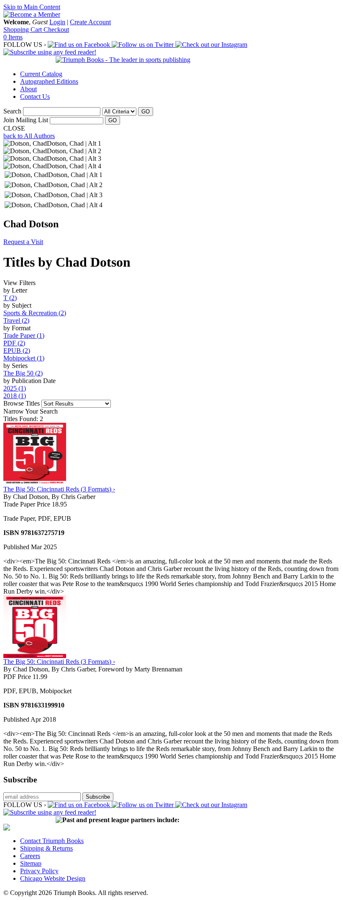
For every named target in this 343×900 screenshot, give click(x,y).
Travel (16, 320)
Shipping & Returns (46, 848)
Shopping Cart (23, 29)
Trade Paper (23, 335)
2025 (14, 388)
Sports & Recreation (34, 312)
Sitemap (30, 863)
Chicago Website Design (52, 878)
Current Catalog (41, 73)
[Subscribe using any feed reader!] (49, 52)
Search (12, 111)
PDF (14, 343)
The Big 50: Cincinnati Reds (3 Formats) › (59, 489)
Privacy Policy (39, 870)
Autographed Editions (49, 81)
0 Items (13, 37)
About (28, 89)
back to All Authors (29, 135)
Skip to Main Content (31, 6)
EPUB (16, 350)
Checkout (56, 29)
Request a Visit (23, 241)
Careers (30, 855)
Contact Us (35, 96)
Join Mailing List (25, 119)
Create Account (90, 22)
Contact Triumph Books (52, 840)
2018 (14, 395)
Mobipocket (23, 358)
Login (57, 22)
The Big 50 (23, 373)
